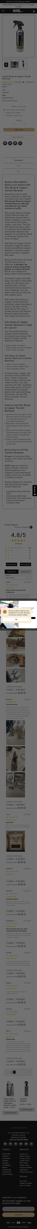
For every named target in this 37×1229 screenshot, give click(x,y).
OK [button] (16, 619)
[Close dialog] (36, 601)
